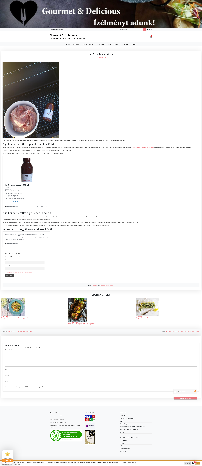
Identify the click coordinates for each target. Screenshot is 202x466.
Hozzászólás (8, 349)
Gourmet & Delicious (63, 35)
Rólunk (122, 446)
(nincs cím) (123, 413)
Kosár (109, 44)
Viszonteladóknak (88, 44)
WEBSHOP (76, 44)
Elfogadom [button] (196, 463)
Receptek (125, 44)
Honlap (6, 381)
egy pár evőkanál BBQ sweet (139, 147)
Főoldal (68, 44)
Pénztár (122, 443)
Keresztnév (8, 260)
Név (6, 369)
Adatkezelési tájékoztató (127, 418)
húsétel (107, 285)
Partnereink (123, 440)
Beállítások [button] (187, 463)
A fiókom (133, 44)
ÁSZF (121, 421)
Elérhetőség (100, 44)
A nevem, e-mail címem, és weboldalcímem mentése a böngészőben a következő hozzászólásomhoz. (34, 387)
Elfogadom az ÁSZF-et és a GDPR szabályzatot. (19, 272)
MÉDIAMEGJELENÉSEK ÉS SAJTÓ (129, 437)
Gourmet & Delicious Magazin (129, 429)
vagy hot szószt (150, 147)
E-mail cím (8, 266)
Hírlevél (116, 44)
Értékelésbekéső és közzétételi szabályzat (132, 426)
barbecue (103, 285)
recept (111, 285)
